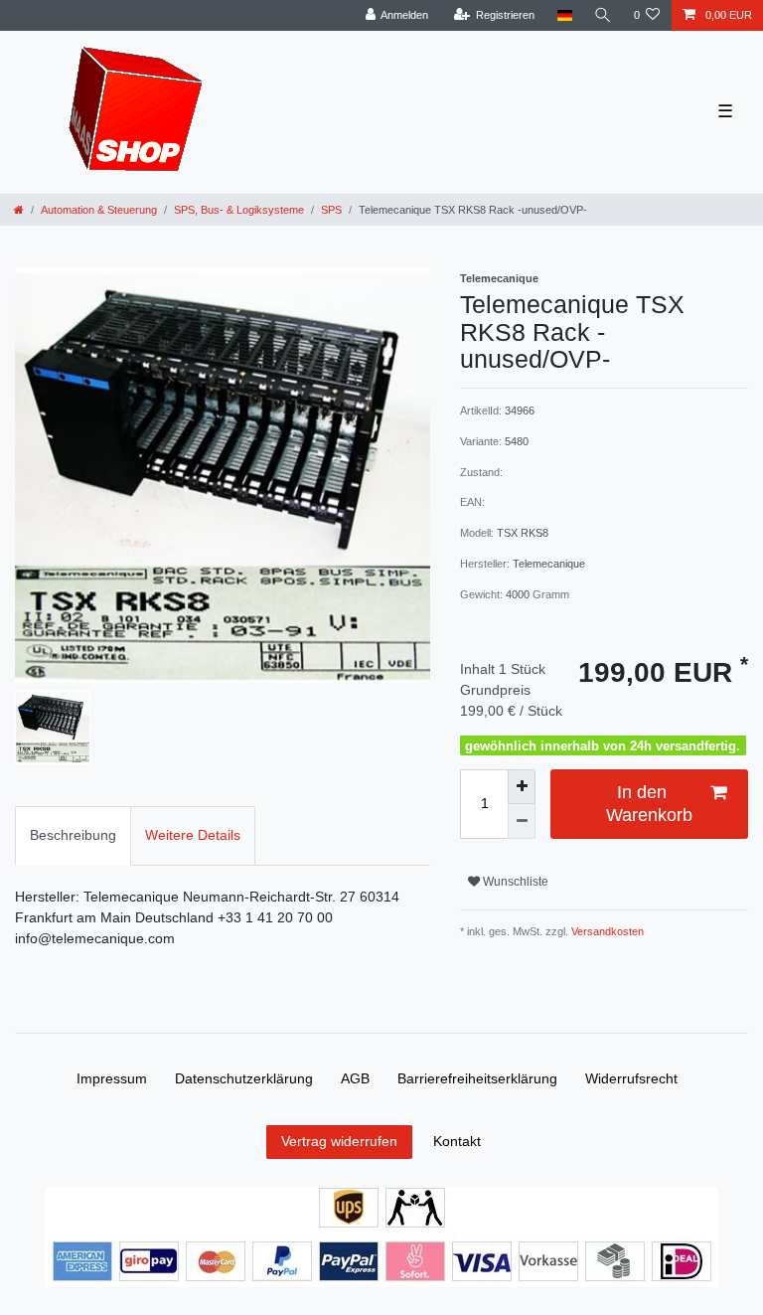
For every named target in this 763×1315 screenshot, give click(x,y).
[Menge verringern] (521, 821)
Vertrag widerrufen (339, 1141)
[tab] (73, 835)
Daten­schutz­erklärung (244, 1078)
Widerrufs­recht (631, 1078)
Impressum (111, 1078)
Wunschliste (514, 882)
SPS (331, 210)
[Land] (563, 15)
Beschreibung (73, 835)
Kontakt (457, 1141)
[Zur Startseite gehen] (19, 210)
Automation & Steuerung (99, 210)
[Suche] (603, 15)
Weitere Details (192, 835)
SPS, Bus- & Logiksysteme (239, 210)
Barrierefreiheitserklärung (477, 1078)
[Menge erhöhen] (521, 786)
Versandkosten (606, 931)
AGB (355, 1078)
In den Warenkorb (649, 803)
